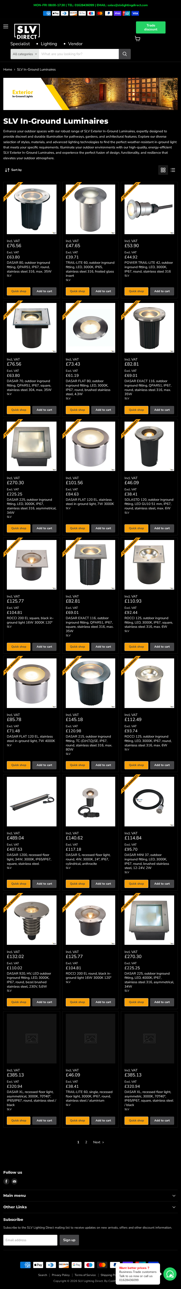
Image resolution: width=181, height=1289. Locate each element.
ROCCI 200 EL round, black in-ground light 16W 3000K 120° (88, 975)
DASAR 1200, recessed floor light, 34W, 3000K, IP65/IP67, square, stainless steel (29, 859)
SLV (9, 275)
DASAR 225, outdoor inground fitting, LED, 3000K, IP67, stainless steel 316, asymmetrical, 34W (31, 506)
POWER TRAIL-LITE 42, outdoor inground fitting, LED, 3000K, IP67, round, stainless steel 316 (148, 266)
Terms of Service (85, 1275)
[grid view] (163, 170)
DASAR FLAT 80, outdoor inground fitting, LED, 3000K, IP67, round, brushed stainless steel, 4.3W (88, 387)
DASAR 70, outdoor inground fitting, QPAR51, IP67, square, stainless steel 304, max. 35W (29, 385)
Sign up (69, 1240)
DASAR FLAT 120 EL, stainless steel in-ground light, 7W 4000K (31, 738)
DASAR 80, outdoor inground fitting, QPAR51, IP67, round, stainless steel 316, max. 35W (29, 266)
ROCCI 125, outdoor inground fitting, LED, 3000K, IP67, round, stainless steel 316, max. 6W (148, 740)
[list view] (173, 170)
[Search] (125, 54)
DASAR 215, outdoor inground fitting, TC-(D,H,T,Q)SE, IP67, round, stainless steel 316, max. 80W (89, 743)
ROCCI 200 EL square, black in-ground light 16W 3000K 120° (30, 620)
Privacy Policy (61, 1275)
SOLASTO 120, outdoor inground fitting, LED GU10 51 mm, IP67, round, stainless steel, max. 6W (148, 503)
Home (7, 69)
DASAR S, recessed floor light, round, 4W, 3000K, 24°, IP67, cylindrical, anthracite (88, 859)
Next (97, 1142)
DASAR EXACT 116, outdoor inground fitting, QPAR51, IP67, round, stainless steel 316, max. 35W (147, 387)
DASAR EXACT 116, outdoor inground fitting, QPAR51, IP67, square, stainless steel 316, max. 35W (89, 624)
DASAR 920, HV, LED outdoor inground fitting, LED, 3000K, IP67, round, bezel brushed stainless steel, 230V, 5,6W (29, 980)
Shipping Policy (111, 1275)
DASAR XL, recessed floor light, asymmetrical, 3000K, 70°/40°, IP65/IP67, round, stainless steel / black (31, 1098)
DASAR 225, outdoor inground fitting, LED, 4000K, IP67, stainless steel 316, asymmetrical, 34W (149, 980)
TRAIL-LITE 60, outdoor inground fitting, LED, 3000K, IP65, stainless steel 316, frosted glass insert (90, 269)
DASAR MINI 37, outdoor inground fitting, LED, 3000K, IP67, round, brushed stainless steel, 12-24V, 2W (146, 861)
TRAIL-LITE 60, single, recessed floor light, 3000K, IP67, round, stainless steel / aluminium (89, 1096)
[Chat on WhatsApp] (170, 1274)
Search (42, 1275)
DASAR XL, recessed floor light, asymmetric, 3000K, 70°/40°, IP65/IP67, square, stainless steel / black (148, 1098)
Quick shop (18, 291)
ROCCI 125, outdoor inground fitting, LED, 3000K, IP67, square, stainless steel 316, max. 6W (148, 622)
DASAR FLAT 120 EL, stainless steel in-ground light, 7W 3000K (90, 501)
